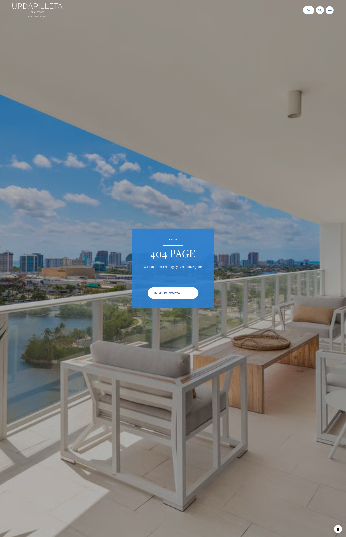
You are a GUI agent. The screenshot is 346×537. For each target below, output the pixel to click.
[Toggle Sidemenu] (330, 10)
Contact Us (308, 10)
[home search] (320, 10)
